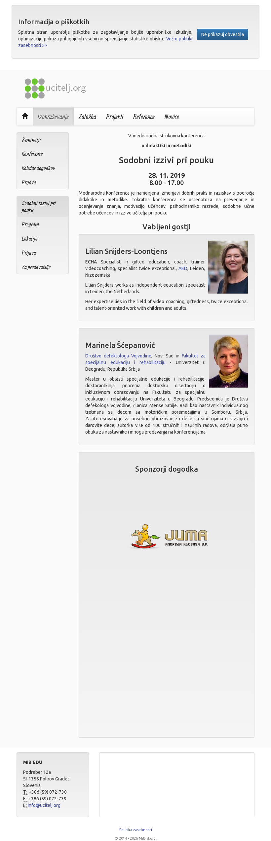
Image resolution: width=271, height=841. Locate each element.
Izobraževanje (53, 116)
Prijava (29, 182)
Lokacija (30, 238)
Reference (144, 116)
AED (182, 268)
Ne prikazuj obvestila (222, 34)
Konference (32, 153)
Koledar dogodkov (38, 167)
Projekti (114, 116)
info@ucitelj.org (44, 805)
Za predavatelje (36, 266)
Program (30, 224)
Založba (87, 116)
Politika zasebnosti (135, 830)
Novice (172, 116)
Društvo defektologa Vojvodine (118, 355)
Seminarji (31, 139)
